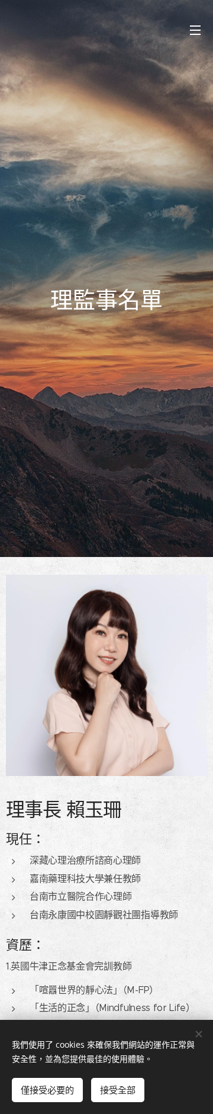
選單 (195, 29)
